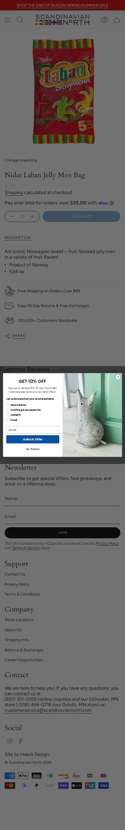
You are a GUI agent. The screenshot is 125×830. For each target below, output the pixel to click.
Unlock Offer (32, 439)
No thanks (33, 449)
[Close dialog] (118, 377)
